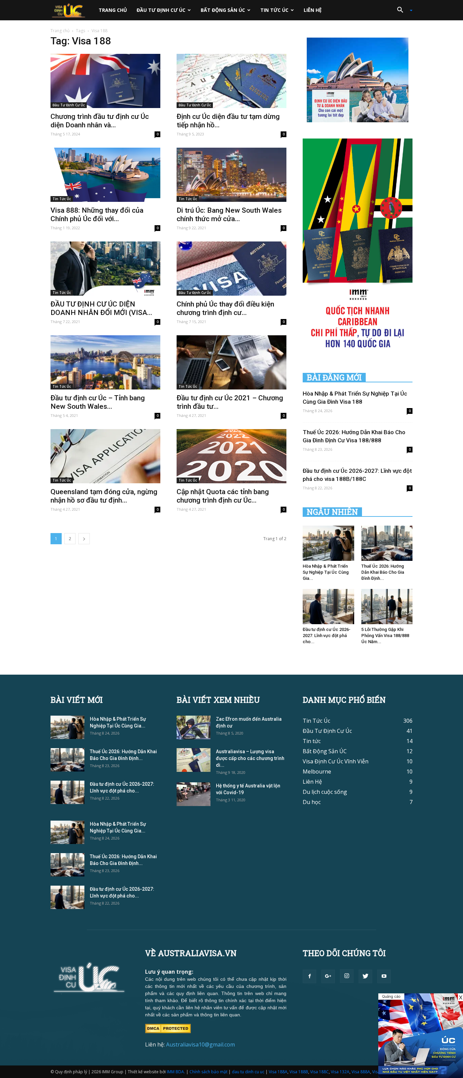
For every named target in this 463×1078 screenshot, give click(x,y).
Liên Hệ (313, 10)
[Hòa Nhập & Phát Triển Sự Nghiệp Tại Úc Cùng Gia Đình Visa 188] (328, 543)
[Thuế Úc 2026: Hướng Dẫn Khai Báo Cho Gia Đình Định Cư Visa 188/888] (387, 543)
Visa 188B (298, 1072)
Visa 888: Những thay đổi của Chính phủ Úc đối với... (97, 214)
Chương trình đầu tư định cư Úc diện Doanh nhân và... (100, 120)
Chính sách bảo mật (208, 1072)
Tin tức (312, 741)
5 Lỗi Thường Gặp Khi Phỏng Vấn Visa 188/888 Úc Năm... (385, 635)
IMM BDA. (176, 1072)
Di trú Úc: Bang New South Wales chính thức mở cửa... (229, 214)
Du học (312, 802)
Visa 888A (360, 1072)
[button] (402, 10)
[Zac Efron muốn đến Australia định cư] (193, 727)
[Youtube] (384, 976)
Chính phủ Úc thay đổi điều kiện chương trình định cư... (225, 308)
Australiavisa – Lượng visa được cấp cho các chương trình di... (250, 758)
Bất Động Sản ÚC (223, 10)
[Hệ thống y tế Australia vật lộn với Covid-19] (193, 794)
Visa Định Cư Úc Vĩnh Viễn (335, 761)
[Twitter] (365, 976)
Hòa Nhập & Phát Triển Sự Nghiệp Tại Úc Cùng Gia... (326, 572)
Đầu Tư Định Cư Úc (161, 10)
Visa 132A (340, 1072)
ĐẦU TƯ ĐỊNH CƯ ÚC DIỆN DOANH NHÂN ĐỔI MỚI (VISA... (101, 308)
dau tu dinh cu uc (248, 1072)
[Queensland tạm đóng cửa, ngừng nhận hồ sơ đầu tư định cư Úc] (105, 456)
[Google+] (328, 976)
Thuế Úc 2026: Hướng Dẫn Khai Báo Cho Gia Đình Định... (382, 572)
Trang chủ (113, 10)
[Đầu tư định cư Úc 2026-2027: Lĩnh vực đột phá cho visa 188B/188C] (328, 606)
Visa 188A (278, 1072)
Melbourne (317, 771)
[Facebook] (309, 976)
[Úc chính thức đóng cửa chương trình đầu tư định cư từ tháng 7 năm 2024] (420, 1035)
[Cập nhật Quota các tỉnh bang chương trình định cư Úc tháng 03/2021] (231, 456)
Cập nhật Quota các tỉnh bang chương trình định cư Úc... (223, 496)
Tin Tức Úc (274, 10)
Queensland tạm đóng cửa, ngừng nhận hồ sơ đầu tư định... (104, 496)
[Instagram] (347, 976)
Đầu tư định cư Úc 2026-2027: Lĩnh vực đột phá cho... (326, 635)
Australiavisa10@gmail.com (200, 1044)
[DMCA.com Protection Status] (168, 1028)
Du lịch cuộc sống (325, 792)
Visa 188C (319, 1072)
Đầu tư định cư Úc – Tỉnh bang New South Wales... (98, 402)
